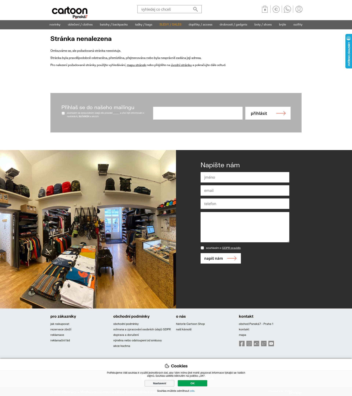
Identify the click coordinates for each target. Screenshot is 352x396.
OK (192, 383)
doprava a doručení (126, 334)
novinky (55, 24)
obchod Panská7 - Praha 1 (256, 323)
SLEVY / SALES (171, 24)
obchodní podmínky (126, 323)
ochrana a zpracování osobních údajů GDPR (142, 329)
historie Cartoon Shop (190, 323)
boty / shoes (263, 24)
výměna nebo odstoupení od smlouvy (137, 340)
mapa (242, 334)
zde (192, 390)
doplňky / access (200, 24)
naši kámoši (183, 329)
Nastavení (159, 383)
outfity (297, 24)
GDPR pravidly (231, 247)
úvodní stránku (181, 65)
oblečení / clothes (80, 24)
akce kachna (121, 345)
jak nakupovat (59, 323)
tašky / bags (143, 24)
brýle (282, 24)
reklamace (57, 334)
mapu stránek (136, 65)
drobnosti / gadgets (233, 24)
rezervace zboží (60, 329)
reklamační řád (60, 340)
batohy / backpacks (114, 24)
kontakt (244, 329)
